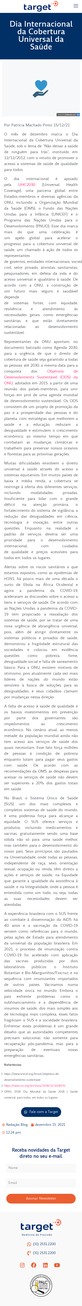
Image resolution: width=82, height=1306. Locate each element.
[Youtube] (57, 1265)
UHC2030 (26, 185)
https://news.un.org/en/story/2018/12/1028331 (34, 1086)
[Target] (41, 6)
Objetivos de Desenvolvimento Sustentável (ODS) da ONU (41, 377)
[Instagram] (22, 1265)
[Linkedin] (45, 1265)
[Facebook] (34, 1265)
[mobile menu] (76, 6)
